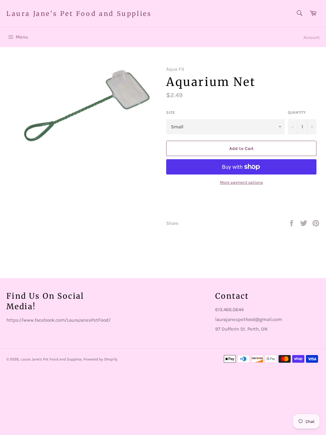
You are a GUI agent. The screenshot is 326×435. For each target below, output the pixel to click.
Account (311, 37)
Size (170, 112)
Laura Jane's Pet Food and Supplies (79, 14)
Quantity (297, 112)
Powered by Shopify (100, 359)
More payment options (241, 182)
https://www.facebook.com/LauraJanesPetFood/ (58, 320)
